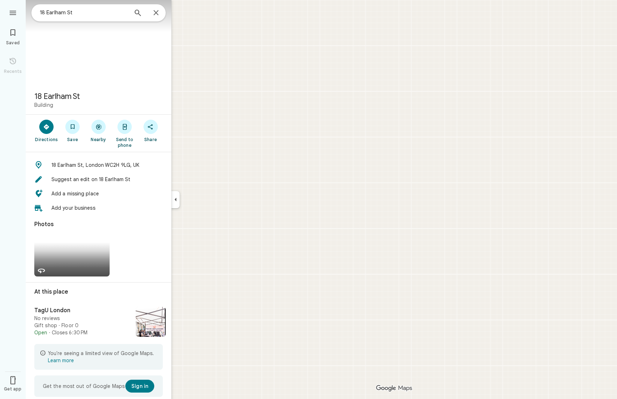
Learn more (61, 360)
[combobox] (84, 12)
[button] (98, 165)
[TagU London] (98, 322)
